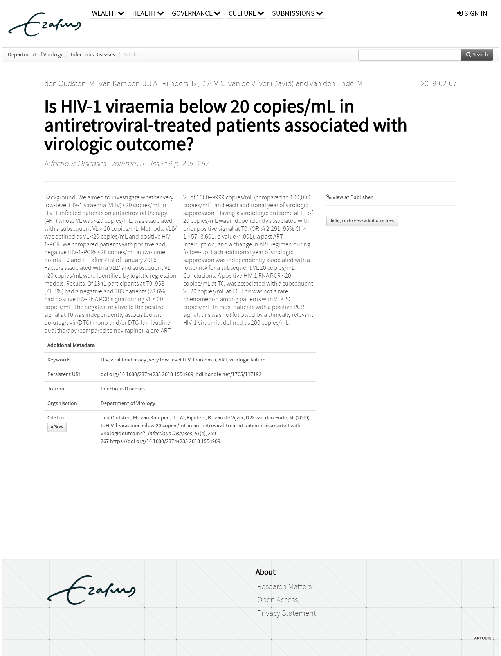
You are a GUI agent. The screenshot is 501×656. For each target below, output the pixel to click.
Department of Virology (35, 55)
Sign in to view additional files (364, 220)
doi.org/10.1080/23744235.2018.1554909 (147, 374)
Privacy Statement (286, 613)
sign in (475, 13)
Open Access (277, 600)
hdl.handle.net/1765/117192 (228, 374)
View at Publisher (352, 197)
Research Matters (284, 586)
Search (479, 55)
